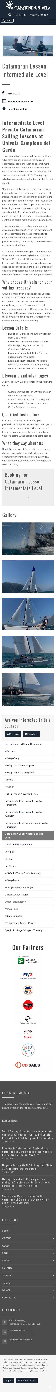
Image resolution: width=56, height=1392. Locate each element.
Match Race (11, 908)
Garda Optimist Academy (18, 844)
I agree (8, 1380)
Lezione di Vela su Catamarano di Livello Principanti (26, 824)
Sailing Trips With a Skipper (19, 765)
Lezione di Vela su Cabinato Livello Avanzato (23, 813)
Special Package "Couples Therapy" (24, 930)
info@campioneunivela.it (20, 1339)
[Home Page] (28, 6)
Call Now (14, 734)
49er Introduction (14, 915)
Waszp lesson (12, 880)
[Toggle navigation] (51, 20)
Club (5, 1245)
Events (7, 1267)
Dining (6, 1260)
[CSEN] (28, 989)
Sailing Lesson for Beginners (20, 772)
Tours (6, 1282)
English (17, 15)
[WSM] (28, 1019)
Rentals (9, 779)
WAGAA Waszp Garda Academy (23, 873)
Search (8, 20)
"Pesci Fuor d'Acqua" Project (20, 923)
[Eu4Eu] (28, 1049)
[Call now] (4, 1332)
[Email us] (4, 1341)
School (7, 1275)
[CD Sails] (28, 1064)
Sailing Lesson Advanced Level (21, 793)
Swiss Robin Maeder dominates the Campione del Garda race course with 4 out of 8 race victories (26, 1199)
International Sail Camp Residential (23, 743)
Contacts (9, 1297)
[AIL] (28, 1034)
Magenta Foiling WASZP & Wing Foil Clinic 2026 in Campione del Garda (27, 1167)
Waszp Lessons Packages (19, 887)
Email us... (33, 734)
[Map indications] (4, 1322)
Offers (6, 1238)
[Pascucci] (28, 1004)
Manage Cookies (27, 1380)
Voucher (9, 786)
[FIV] (28, 974)
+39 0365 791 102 (38, 15)
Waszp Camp (12, 758)
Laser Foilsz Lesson (15, 901)
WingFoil (9, 851)
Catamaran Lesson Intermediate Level (24, 835)
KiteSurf (9, 858)
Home (5, 1230)
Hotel (6, 1253)
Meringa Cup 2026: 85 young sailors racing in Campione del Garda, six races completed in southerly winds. (26, 1182)
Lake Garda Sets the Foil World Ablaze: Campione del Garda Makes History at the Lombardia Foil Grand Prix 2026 (27, 1152)
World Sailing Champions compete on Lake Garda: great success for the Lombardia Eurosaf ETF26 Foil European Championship (27, 1134)
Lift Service (11, 865)
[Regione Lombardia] (28, 959)
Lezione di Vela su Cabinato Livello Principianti (23, 803)
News (6, 1290)
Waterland (10, 751)
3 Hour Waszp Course (17, 894)
